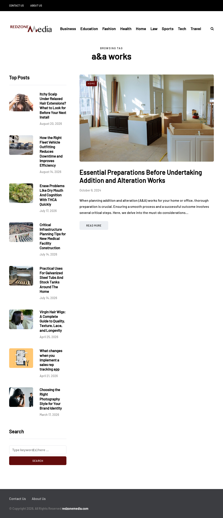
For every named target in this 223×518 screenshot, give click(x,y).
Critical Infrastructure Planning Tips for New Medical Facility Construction (53, 236)
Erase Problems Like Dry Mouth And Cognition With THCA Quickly (52, 194)
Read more (93, 225)
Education (89, 28)
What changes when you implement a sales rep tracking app (51, 359)
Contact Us (16, 5)
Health (126, 28)
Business (68, 28)
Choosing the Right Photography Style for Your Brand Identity (51, 398)
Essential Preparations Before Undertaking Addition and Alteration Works (140, 176)
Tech (182, 28)
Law (153, 28)
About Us (36, 5)
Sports (168, 28)
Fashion (109, 28)
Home (141, 28)
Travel (196, 28)
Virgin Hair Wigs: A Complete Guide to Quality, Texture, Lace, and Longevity (53, 321)
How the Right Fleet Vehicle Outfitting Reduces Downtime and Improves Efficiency (51, 151)
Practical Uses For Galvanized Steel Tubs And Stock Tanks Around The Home (51, 279)
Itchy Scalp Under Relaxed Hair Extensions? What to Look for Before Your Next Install (53, 105)
